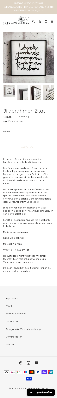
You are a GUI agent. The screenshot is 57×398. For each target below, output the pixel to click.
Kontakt (10, 344)
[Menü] (52, 21)
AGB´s (9, 305)
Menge (6, 131)
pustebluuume (23, 388)
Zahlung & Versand (16, 313)
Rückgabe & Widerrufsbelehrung (23, 329)
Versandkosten (16, 121)
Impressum (12, 298)
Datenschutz (13, 321)
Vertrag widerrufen (41, 392)
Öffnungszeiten (14, 336)
